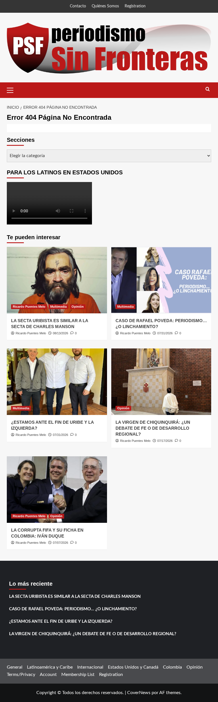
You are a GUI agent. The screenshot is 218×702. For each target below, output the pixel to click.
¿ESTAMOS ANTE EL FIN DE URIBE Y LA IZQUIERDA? (60, 621)
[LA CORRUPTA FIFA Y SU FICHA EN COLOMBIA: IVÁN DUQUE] (57, 489)
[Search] (207, 89)
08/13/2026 (60, 333)
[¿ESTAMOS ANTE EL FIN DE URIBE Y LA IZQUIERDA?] (57, 381)
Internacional (90, 667)
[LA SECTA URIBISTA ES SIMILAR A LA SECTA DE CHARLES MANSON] (57, 280)
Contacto (78, 6)
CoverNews (138, 692)
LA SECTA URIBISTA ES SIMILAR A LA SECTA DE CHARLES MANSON (75, 596)
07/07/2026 (60, 542)
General (14, 667)
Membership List (78, 674)
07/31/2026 (165, 333)
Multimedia (58, 306)
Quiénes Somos (105, 6)
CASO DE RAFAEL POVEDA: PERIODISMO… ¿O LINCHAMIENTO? (73, 609)
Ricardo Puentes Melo (29, 306)
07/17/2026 (165, 440)
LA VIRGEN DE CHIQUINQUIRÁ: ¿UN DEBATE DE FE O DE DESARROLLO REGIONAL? (153, 428)
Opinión (78, 306)
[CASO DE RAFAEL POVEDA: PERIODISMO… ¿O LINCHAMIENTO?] (161, 280)
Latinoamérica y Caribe (50, 667)
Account (48, 674)
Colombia (172, 667)
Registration (135, 6)
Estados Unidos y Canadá (133, 667)
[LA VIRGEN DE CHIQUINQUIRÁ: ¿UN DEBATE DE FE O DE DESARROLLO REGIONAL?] (161, 381)
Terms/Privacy (21, 674)
